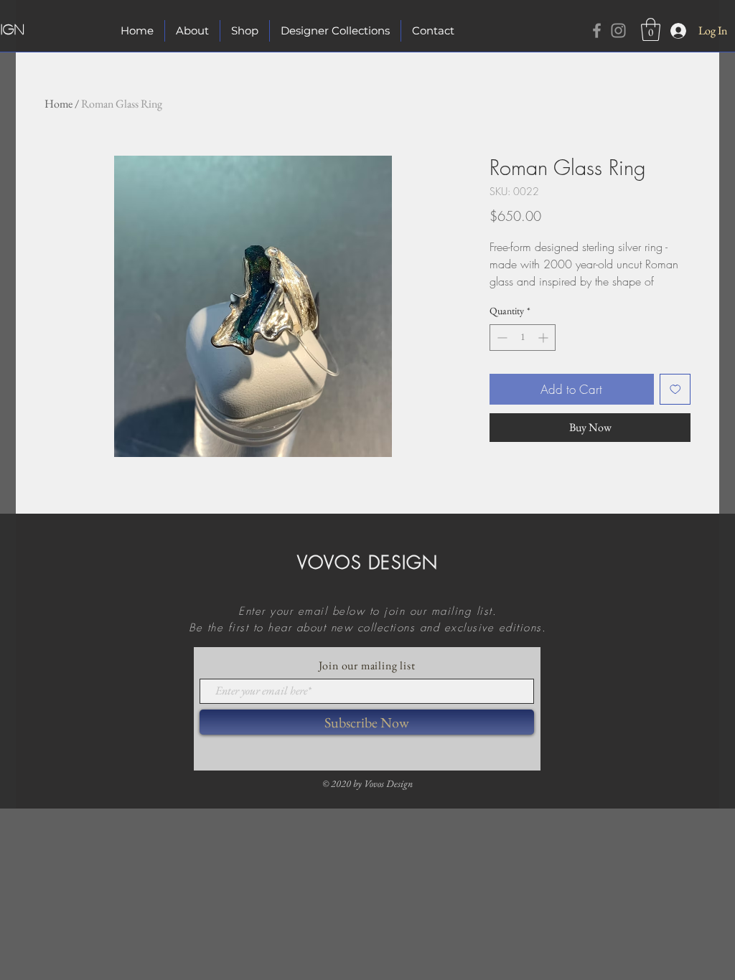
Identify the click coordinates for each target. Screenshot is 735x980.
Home (58, 103)
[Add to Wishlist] (675, 389)
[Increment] (544, 337)
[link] (650, 29)
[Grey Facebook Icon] (597, 30)
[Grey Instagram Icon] (618, 30)
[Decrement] (501, 337)
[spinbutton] (522, 337)
